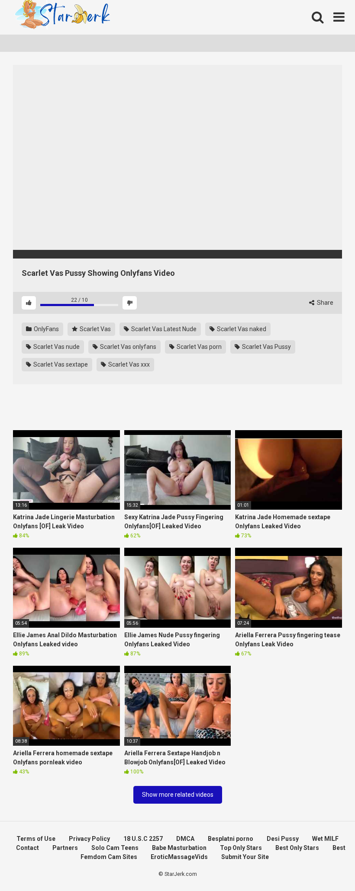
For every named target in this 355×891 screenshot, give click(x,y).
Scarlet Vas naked (241, 329)
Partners (65, 847)
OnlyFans (45, 329)
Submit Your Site (245, 856)
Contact (27, 847)
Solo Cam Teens (115, 847)
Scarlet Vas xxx (128, 364)
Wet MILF (325, 838)
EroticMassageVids (179, 856)
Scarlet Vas (94, 329)
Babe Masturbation (179, 847)
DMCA (185, 838)
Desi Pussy (283, 838)
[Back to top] (326, 865)
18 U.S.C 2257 (143, 838)
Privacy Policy (89, 838)
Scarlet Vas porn (198, 346)
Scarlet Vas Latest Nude (163, 329)
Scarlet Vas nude (56, 346)
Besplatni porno (230, 838)
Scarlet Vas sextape (60, 364)
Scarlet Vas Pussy (266, 346)
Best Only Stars (297, 847)
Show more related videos (177, 794)
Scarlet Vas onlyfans (127, 346)
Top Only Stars (241, 847)
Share (324, 302)
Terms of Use (35, 838)
